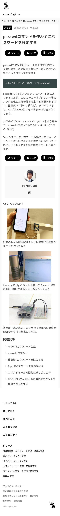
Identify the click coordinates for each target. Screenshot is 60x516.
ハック (7, 27)
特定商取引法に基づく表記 (15, 490)
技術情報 (34, 495)
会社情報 (18, 500)
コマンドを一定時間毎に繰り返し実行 (29, 372)
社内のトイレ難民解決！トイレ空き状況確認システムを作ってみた (29, 244)
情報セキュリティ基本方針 (15, 495)
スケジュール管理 (11, 471)
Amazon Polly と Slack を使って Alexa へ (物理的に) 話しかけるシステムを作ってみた (29, 287)
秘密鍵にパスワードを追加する (25, 359)
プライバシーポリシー (13, 485)
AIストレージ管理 (24, 450)
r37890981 (30, 186)
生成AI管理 (39, 450)
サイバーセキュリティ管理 (15, 461)
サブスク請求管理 (30, 471)
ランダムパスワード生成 (22, 346)
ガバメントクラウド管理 (14, 455)
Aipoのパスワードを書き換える (26, 366)
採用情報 (7, 500)
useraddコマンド (18, 353)
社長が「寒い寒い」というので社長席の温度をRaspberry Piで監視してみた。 (29, 329)
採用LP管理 (8, 476)
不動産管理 (31, 466)
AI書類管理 (8, 450)
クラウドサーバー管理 (13, 466)
